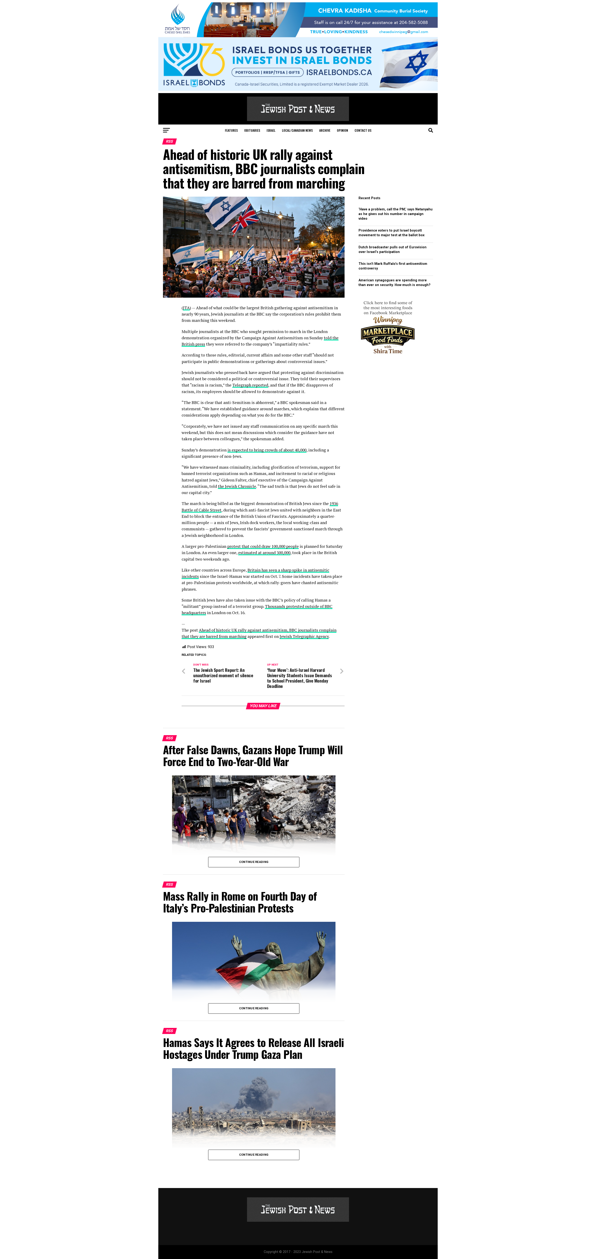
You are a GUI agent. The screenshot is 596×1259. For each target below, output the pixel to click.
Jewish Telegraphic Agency (304, 636)
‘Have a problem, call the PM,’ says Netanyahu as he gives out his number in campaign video (396, 214)
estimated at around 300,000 (264, 552)
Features (231, 130)
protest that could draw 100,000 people (263, 546)
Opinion (342, 130)
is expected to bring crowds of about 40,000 (266, 450)
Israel (271, 130)
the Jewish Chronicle (237, 486)
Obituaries (252, 130)
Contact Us (363, 130)
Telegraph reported (250, 385)
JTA (186, 307)
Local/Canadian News (297, 130)
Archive (324, 130)
